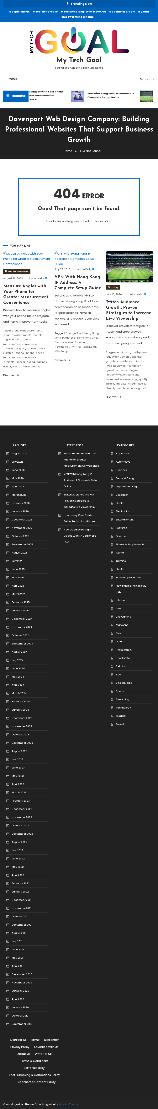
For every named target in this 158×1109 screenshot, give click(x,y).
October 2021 (20, 916)
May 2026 (18, 478)
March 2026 (19, 495)
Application (123, 453)
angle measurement (27, 330)
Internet (121, 600)
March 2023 (19, 792)
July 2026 (17, 462)
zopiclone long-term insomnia (85, 11)
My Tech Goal (79, 60)
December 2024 (22, 619)
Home (35, 1040)
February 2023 (21, 801)
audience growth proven (132, 352)
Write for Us (43, 1054)
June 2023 (18, 767)
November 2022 (22, 817)
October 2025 (20, 536)
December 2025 (22, 519)
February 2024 (21, 701)
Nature (120, 641)
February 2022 (21, 883)
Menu (13, 79)
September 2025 (22, 544)
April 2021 (17, 966)
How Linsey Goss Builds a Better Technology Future (79, 518)
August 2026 (19, 453)
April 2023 (18, 784)
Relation (121, 666)
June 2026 (18, 470)
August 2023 (19, 751)
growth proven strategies (122, 370)
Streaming (122, 699)
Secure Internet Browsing (71, 342)
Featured (121, 528)
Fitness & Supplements (130, 544)
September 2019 (22, 1024)
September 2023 (22, 743)
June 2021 (18, 949)
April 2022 (18, 875)
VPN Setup (61, 351)
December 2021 (21, 900)
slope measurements (26, 366)
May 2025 (18, 577)
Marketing (122, 625)
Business (121, 470)
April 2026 (18, 486)
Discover (9, 375)
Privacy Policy (19, 1047)
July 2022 (17, 850)
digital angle (11, 339)
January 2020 (20, 1007)
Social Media (124, 683)
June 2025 (18, 569)
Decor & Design (125, 478)
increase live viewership (122, 379)
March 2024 (19, 693)
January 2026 (20, 511)
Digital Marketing (126, 486)
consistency (124, 361)
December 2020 (22, 974)
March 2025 (19, 594)
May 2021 (17, 958)
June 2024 (18, 668)
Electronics (123, 511)
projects (9, 362)
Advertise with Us (46, 1047)
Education (122, 495)
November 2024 (22, 627)
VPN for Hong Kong (84, 347)
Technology (62, 347)
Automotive (123, 462)
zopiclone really (46, 11)
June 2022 (18, 858)
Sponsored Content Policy (36, 1082)
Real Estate (123, 658)
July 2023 (17, 759)
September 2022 (22, 834)
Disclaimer (51, 1040)
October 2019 (20, 1015)
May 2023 (18, 776)
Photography (124, 650)
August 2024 (19, 652)
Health (120, 569)
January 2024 (20, 710)
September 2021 (22, 925)
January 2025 (20, 610)
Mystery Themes (69, 1104)
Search (145, 79)
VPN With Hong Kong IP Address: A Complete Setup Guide (107, 95)
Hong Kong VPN (87, 338)
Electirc (120, 503)
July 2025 (17, 561)
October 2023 (20, 734)
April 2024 (18, 685)
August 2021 (19, 933)
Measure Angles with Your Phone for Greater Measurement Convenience (38, 95)
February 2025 (21, 602)
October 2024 (20, 635)
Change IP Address (78, 333)
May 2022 (18, 867)
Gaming (113, 287)
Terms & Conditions (34, 1061)
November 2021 (21, 908)
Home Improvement (17, 271)
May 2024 (18, 677)
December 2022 (22, 809)
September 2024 (22, 643)
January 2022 (20, 891)
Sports (120, 691)
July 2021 (17, 941)
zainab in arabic (123, 11)
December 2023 (22, 718)
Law (118, 608)
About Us (23, 1054)
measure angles (14, 348)
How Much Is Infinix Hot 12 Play (131, 589)
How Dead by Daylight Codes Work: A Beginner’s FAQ (80, 536)
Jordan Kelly (36, 278)
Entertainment (125, 519)
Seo (118, 674)
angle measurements (17, 335)
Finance (121, 536)
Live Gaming (123, 617)
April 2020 (18, 999)
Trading (121, 716)
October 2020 (20, 991)
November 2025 (22, 528)
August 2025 (19, 552)
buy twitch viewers (118, 357)
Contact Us (18, 1040)
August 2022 (19, 842)
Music (119, 633)
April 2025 (18, 586)
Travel (120, 724)
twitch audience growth (132, 388)
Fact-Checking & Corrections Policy (34, 1075)
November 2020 (22, 982)
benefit (38, 335)
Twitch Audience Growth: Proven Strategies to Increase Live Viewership (79, 501)
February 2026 (21, 503)
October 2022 (20, 825)
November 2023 (22, 726)
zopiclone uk (20, 11)
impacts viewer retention (122, 374)
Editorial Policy (34, 1068)
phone (20, 353)
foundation (134, 366)
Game (120, 552)
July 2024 (18, 660)
